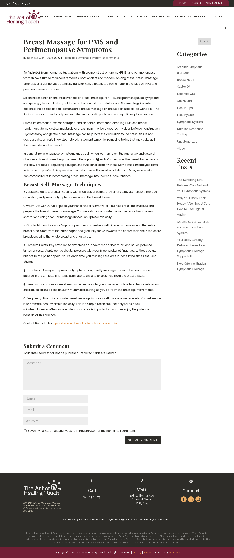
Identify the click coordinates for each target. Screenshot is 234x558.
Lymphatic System (89, 57)
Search (204, 41)
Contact (217, 16)
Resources (161, 16)
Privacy (137, 552)
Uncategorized (187, 141)
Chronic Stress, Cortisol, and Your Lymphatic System (193, 227)
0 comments (111, 57)
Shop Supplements (190, 16)
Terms (147, 552)
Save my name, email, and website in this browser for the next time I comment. (82, 430)
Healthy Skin (185, 115)
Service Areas (88, 16)
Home (44, 16)
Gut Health (184, 100)
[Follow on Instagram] (198, 499)
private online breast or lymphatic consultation (86, 323)
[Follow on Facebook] (184, 499)
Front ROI (175, 552)
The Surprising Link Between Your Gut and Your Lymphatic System (193, 185)
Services (61, 16)
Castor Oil (183, 86)
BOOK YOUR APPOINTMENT (201, 3)
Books (142, 16)
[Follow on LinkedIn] (191, 499)
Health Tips (70, 57)
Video (181, 148)
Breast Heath (186, 79)
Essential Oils (186, 94)
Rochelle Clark (36, 57)
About (113, 16)
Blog (128, 16)
